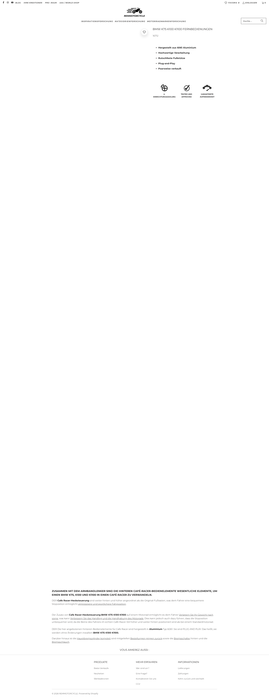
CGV (138, 684)
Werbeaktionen (101, 678)
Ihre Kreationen (33, 3)
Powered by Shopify (88, 693)
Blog (18, 3)
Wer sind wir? (142, 668)
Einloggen (251, 3)
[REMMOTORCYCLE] (134, 12)
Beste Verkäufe (101, 668)
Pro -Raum (51, 3)
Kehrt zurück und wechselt (191, 678)
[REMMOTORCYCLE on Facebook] (3, 3)
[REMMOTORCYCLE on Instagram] (7, 3)
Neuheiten (99, 673)
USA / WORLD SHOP (69, 3)
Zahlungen (183, 673)
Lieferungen (184, 668)
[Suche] (262, 21)
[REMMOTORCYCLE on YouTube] (12, 3)
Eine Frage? (141, 673)
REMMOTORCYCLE (68, 693)
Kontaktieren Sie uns (146, 678)
